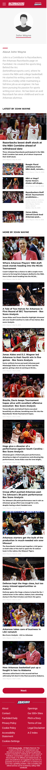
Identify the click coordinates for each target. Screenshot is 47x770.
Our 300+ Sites (35, 713)
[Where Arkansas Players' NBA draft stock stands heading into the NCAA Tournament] (23, 258)
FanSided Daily (9, 718)
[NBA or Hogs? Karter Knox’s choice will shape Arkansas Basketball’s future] (23, 183)
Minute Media (17, 748)
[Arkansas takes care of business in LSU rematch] (23, 621)
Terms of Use (35, 723)
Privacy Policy (9, 723)
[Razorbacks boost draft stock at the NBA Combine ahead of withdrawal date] (23, 137)
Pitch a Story (34, 718)
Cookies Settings (11, 741)
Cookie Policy (9, 727)
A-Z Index (33, 732)
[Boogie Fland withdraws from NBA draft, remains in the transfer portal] (23, 169)
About (5, 708)
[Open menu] (4, 4)
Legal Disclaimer (36, 727)
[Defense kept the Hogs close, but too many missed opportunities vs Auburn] (23, 579)
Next (24, 690)
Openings (32, 708)
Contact (6, 713)
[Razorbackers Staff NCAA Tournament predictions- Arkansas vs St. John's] (23, 200)
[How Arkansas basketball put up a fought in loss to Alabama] (23, 660)
